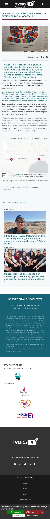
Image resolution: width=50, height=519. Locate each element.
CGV (25, 489)
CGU (25, 483)
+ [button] (5, 144)
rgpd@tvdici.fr (10, 346)
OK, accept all (16, 512)
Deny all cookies (35, 512)
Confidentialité (25, 500)
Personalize (19, 516)
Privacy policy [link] (32, 516)
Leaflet (18, 174)
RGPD (25, 494)
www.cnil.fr (19, 351)
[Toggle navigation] (6, 4)
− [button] (5, 147)
